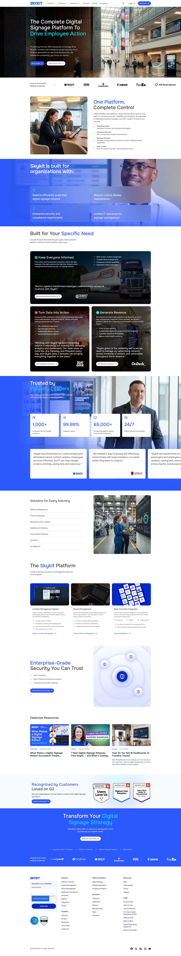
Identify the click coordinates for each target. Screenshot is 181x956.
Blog (125, 882)
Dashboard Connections (69, 892)
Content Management (68, 885)
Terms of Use (128, 905)
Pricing (94, 3)
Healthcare (96, 902)
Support (126, 892)
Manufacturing (97, 908)
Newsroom (65, 922)
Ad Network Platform (99, 889)
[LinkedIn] (141, 949)
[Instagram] (145, 949)
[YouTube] (150, 949)
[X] (136, 949)
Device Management (68, 889)
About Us (64, 915)
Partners (86, 3)
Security (64, 899)
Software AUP (128, 918)
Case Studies (128, 885)
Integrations (65, 902)
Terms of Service (129, 908)
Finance (95, 905)
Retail (94, 912)
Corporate (95, 898)
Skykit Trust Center (130, 930)
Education (95, 915)
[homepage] (36, 3)
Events (125, 889)
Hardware (64, 895)
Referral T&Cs (128, 921)
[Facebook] (131, 949)
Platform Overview (67, 882)
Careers (64, 919)
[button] (51, 3)
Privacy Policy (128, 902)
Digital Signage (97, 882)
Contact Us (65, 929)
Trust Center (65, 925)
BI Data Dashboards (99, 885)
